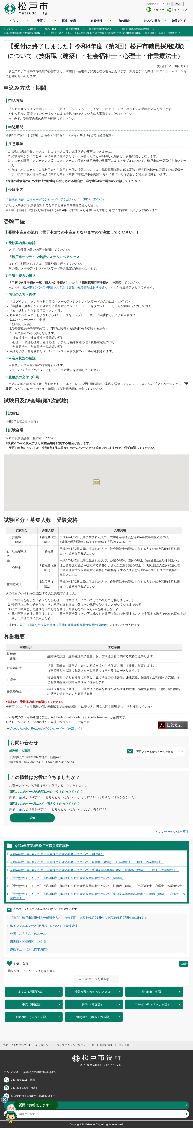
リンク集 (124, 1045)
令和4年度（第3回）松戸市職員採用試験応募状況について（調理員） (57, 854)
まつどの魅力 (151, 20)
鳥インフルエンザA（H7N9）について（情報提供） (45, 925)
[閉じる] (4, 1099)
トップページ (10, 29)
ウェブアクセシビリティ (71, 1045)
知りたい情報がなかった (118, 797)
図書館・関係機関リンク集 (28, 941)
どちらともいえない (59, 797)
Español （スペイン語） (32, 1017)
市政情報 (96, 20)
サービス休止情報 (102, 1045)
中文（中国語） (32, 1004)
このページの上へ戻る (174, 831)
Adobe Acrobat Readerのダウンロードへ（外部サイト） (48, 728)
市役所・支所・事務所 (24, 1105)
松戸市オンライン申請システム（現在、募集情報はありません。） (68, 287)
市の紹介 (124, 20)
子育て (41, 20)
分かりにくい (87, 797)
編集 (184, 963)
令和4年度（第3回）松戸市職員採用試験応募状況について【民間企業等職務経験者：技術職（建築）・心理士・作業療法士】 (94, 870)
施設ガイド (179, 20)
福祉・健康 (69, 20)
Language (158, 9)
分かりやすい (31, 797)
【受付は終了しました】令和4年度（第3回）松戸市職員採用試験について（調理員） (67, 878)
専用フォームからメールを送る (154, 751)
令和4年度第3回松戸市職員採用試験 (22, 33)
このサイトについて (15, 1045)
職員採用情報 (73, 29)
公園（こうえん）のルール (28, 933)
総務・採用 (51, 29)
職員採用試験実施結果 (100, 29)
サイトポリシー (41, 1045)
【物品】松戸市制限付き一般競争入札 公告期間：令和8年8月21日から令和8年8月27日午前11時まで (78, 917)
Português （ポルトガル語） (93, 1017)
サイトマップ (179, 9)
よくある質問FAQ (30, 991)
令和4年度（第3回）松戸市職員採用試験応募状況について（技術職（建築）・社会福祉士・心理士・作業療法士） (87, 862)
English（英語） (153, 991)
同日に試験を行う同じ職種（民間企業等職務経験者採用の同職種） (64, 625)
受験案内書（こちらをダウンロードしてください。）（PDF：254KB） (57, 199)
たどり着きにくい (96, 809)
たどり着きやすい (34, 809)
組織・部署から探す (23, 1113)
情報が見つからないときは (93, 991)
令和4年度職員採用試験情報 (135, 29)
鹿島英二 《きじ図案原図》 (29, 949)
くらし (14, 20)
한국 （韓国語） (93, 1004)
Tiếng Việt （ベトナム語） (153, 1004)
